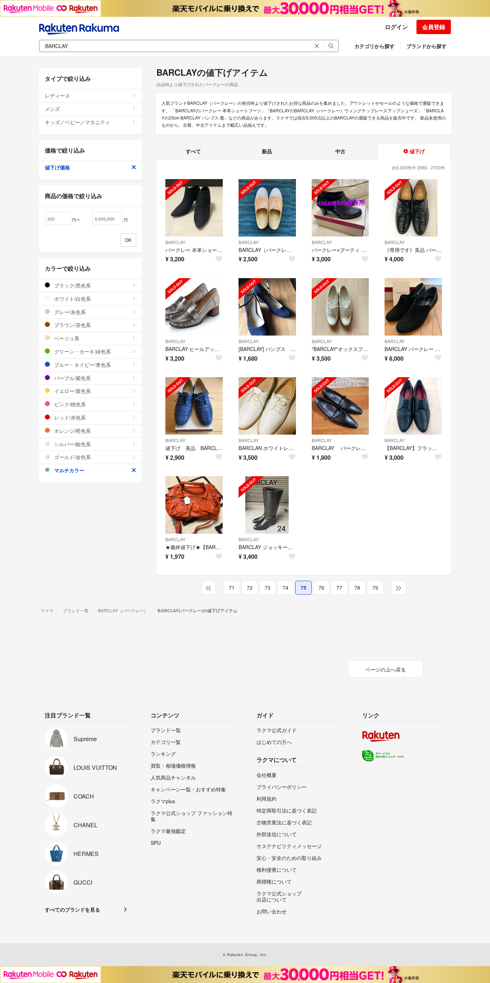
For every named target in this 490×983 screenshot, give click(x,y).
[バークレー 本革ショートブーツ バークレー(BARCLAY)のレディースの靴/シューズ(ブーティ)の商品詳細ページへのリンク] (194, 208)
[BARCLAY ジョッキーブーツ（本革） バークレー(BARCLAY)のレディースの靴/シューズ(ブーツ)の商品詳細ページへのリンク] (267, 505)
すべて (193, 151)
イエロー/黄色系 (72, 390)
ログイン (396, 27)
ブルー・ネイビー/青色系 (82, 364)
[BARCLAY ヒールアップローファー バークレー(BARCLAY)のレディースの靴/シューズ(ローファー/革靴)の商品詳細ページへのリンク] (194, 307)
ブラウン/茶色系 (72, 324)
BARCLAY (175, 242)
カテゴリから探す (374, 46)
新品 (267, 151)
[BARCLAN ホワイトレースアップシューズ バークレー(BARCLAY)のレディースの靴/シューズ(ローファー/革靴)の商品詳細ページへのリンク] (267, 406)
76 (321, 587)
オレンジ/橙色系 (72, 430)
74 (285, 587)
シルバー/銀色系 (72, 444)
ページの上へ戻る (386, 669)
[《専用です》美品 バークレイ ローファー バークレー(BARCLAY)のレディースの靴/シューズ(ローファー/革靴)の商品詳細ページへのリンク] (413, 208)
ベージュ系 (66, 338)
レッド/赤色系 (69, 417)
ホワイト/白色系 (72, 298)
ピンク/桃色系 (69, 404)
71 (232, 587)
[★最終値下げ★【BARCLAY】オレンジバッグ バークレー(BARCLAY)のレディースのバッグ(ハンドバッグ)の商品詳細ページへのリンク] (194, 505)
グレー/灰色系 (69, 311)
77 (339, 587)
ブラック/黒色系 (72, 285)
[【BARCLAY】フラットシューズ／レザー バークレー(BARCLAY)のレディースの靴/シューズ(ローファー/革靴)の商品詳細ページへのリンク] (413, 406)
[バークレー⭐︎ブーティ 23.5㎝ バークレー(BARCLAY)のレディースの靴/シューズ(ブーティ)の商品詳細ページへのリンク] (340, 208)
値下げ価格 (57, 167)
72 (250, 587)
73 (267, 587)
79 (375, 587)
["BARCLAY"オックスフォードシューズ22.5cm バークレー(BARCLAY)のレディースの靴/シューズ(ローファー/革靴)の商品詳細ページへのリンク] (340, 307)
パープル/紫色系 (72, 378)
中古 (340, 151)
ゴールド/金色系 (72, 456)
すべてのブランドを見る (72, 909)
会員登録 (433, 27)
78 (357, 587)
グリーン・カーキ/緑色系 (82, 351)
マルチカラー (68, 470)
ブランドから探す (426, 46)
